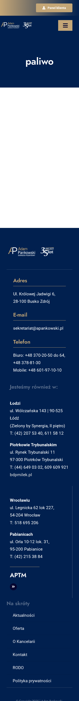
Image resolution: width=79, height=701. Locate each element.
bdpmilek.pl (21, 474)
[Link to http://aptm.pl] (13, 586)
